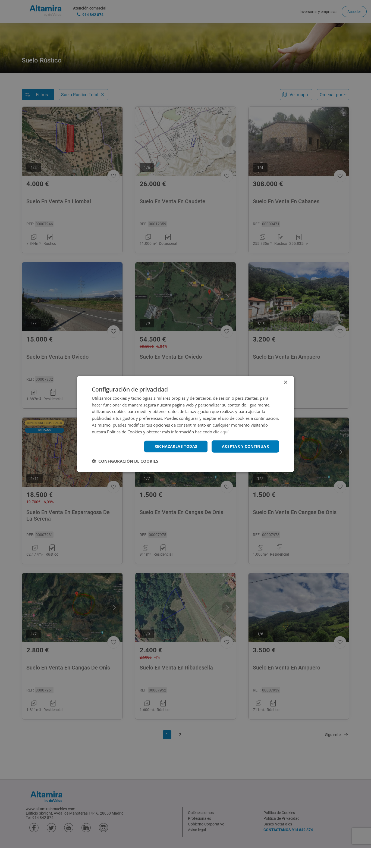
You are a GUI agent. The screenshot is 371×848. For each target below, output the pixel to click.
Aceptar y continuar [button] (245, 446)
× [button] (285, 382)
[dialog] (185, 424)
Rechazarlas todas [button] (176, 446)
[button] (125, 461)
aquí (224, 431)
